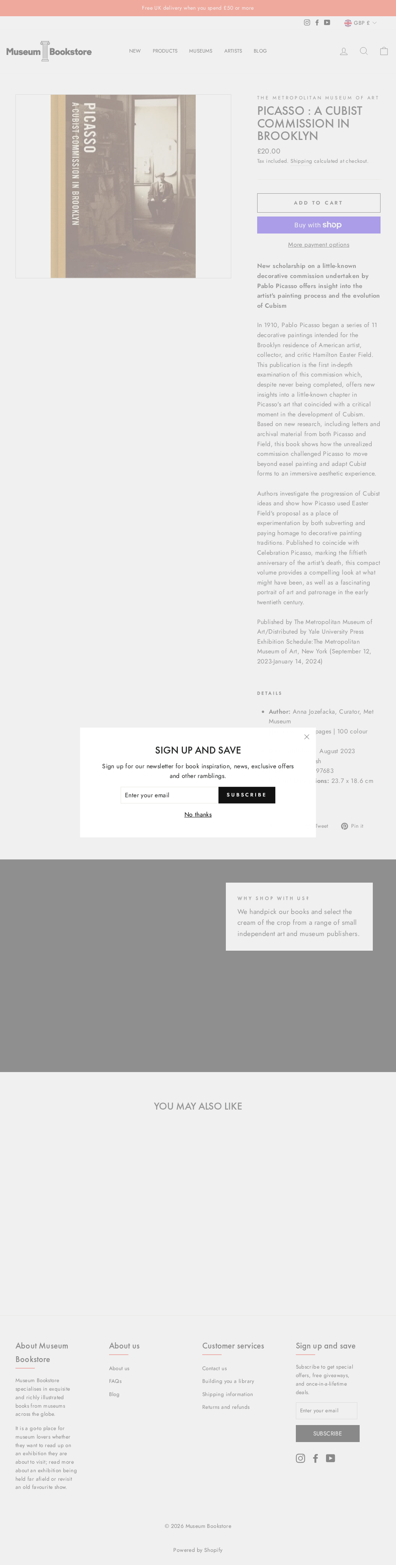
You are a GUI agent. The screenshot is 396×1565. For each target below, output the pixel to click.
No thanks (198, 814)
